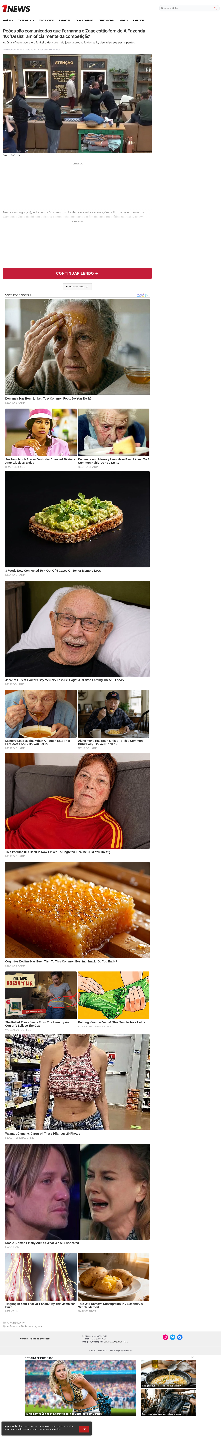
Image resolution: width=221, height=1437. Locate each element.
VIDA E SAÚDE (46, 20)
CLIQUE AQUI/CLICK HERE (116, 1341)
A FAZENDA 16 (16, 1322)
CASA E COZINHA (84, 20)
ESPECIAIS (138, 20)
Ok (84, 1429)
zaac (40, 1326)
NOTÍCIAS (8, 20)
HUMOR (124, 20)
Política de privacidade (40, 1338)
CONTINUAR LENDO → (77, 273)
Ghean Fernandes (52, 49)
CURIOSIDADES (106, 20)
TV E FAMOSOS (26, 20)
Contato (24, 1338)
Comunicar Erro (75, 286)
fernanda (30, 1326)
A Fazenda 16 (15, 1326)
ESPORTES (64, 20)
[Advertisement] (77, 186)
